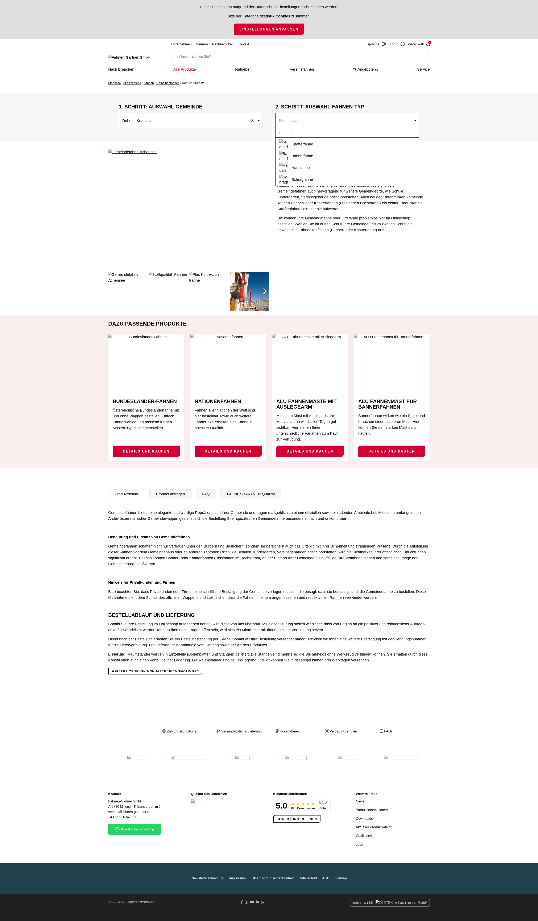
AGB (325, 878)
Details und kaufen (146, 451)
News (360, 801)
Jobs (359, 844)
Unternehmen (181, 44)
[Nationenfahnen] (228, 364)
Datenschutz (308, 878)
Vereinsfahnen (302, 69)
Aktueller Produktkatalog (374, 827)
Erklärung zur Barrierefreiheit (272, 878)
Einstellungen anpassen (268, 29)
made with (364, 903)
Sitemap (340, 878)
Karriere (202, 44)
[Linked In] (257, 902)
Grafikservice (365, 836)
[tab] (126, 494)
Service (423, 69)
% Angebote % (365, 69)
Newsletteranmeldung (207, 878)
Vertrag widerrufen (343, 731)
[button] (265, 291)
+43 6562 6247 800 (122, 817)
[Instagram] (246, 902)
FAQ (206, 494)
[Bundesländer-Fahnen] (146, 364)
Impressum (237, 878)
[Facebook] (242, 902)
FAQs (388, 731)
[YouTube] (252, 902)
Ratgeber (243, 69)
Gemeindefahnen (167, 82)
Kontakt (243, 44)
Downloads (364, 818)
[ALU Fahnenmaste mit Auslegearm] (310, 364)
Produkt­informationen (372, 810)
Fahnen (149, 82)
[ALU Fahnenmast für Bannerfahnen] (392, 364)
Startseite (114, 82)
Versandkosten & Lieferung (241, 731)
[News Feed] (262, 902)
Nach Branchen (121, 69)
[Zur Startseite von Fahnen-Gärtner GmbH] (136, 57)
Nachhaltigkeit (222, 44)
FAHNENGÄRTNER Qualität (251, 494)
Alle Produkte (184, 69)
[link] (349, 763)
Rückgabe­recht (291, 731)
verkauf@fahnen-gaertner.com (130, 812)
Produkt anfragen (170, 494)
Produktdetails (127, 494)
